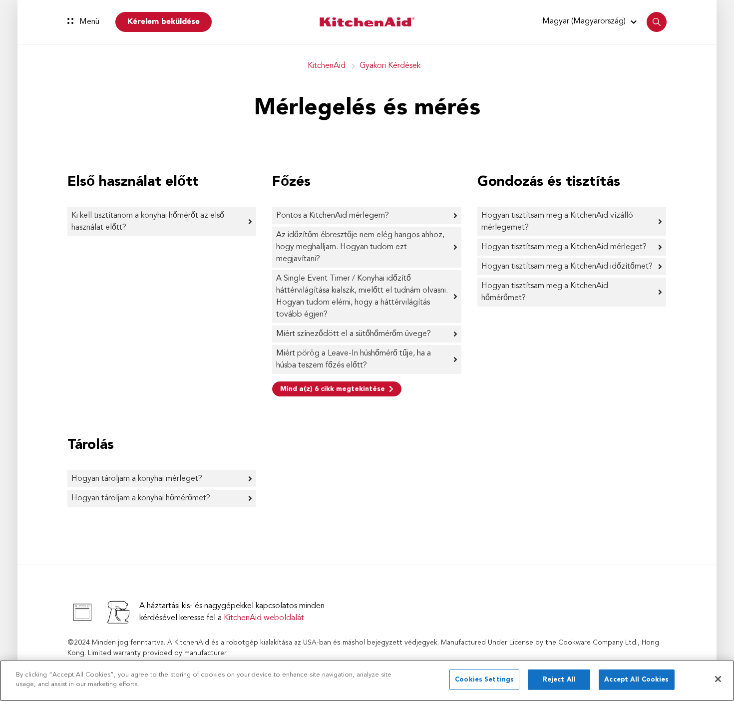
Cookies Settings (484, 680)
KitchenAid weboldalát (264, 618)
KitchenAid (327, 66)
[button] (591, 21)
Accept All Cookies (636, 680)
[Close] (718, 679)
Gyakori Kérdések (390, 66)
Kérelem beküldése (163, 22)
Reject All (559, 680)
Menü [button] (88, 22)
